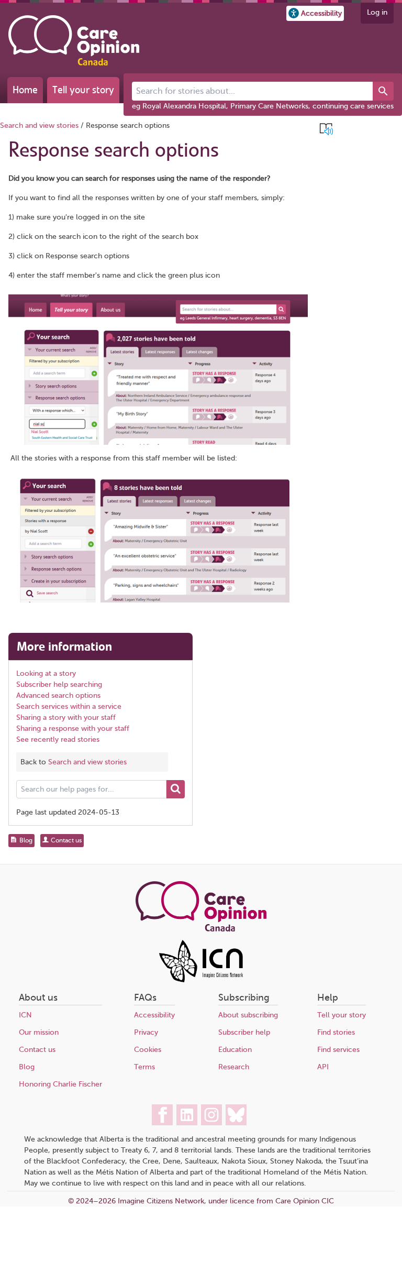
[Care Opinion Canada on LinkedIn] (186, 1114)
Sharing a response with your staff (72, 728)
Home (25, 89)
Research (233, 1067)
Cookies (147, 1050)
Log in (377, 12)
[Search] (383, 91)
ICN (25, 1015)
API (323, 1067)
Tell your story (83, 89)
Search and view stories (39, 125)
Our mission (39, 1032)
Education (235, 1050)
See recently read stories (57, 739)
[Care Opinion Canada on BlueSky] (236, 1114)
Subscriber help (244, 1032)
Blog (27, 1067)
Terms (144, 1067)
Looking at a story (46, 673)
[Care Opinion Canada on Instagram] (211, 1114)
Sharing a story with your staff (66, 717)
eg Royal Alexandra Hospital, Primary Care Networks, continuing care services (263, 106)
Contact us (37, 1050)
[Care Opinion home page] (73, 40)
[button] (315, 13)
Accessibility (154, 1015)
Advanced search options (58, 695)
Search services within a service (68, 706)
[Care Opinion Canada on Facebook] (162, 1114)
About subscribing (248, 1015)
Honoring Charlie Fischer (60, 1084)
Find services (338, 1050)
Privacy (146, 1032)
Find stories (336, 1032)
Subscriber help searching (59, 684)
